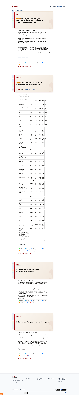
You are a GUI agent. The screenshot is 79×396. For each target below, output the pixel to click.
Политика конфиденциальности (62, 378)
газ (26, 57)
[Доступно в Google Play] (63, 390)
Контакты (38, 379)
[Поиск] (48, 6)
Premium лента (28, 378)
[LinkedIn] (22, 389)
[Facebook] (15, 389)
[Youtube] (18, 389)
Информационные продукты (51, 378)
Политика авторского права (61, 379)
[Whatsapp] (13, 389)
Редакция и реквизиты (40, 378)
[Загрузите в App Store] (58, 390)
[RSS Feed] (24, 389)
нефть (21, 244)
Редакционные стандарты (40, 380)
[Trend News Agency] (15, 377)
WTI (24, 244)
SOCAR (20, 57)
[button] (13, 12)
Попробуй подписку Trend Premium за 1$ (26, 66)
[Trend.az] (15, 7)
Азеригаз (23, 57)
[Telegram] (20, 389)
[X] (17, 389)
